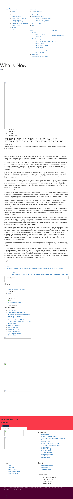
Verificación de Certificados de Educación (20, 314)
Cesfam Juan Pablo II (41, 51)
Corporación (13, 9)
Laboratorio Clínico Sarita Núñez (40, 56)
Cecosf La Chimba (40, 34)
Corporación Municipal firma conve (16, 296)
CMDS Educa (12, 310)
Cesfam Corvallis (40, 43)
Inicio (7, 9)
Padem (33, 25)
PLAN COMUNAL (36, 58)
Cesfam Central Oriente (42, 45)
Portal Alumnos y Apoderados (16, 312)
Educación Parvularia (37, 11)
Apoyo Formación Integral (38, 16)
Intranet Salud (12, 324)
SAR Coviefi (35, 54)
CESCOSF (34, 32)
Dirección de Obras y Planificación (20, 23)
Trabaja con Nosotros (58, 36)
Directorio (14, 13)
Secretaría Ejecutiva (16, 16)
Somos (13, 11)
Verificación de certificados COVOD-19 (19, 322)
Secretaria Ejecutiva (14, 471)
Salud (31, 30)
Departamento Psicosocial (42, 20)
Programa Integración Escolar (43, 18)
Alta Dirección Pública (14, 333)
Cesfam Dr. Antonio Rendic (42, 49)
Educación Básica (36, 13)
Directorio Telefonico (14, 331)
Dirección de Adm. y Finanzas (19, 18)
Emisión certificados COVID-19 (17, 320)
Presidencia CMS (13, 469)
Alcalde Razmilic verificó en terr (15, 302)
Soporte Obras (12, 335)
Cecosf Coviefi (39, 36)
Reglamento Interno (16, 29)
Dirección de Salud (16, 20)
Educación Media (36, 14)
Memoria (14, 27)
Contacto (54, 41)
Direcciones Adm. (13, 473)
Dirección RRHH (16, 25)
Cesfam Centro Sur (40, 40)
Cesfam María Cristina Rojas (43, 41)
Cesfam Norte (39, 47)
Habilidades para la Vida (42, 22)
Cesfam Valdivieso (40, 52)
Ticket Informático (46, 469)
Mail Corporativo (13, 327)
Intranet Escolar (12, 318)
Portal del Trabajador (14, 325)
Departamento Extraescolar (38, 23)
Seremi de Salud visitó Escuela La (16, 289)
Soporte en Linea (46, 467)
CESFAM (34, 38)
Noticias (54, 30)
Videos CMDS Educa (14, 316)
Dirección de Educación (17, 22)
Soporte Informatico (47, 465)
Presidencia (15, 14)
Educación (32, 9)
